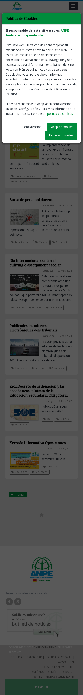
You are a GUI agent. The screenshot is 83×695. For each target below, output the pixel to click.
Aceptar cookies (62, 127)
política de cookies (60, 114)
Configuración (32, 127)
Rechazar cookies (61, 135)
